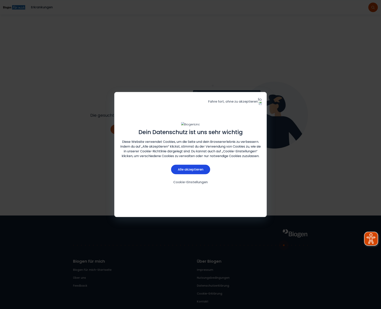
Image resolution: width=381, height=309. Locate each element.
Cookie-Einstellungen (190, 182)
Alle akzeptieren (190, 169)
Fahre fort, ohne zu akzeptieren (233, 101)
